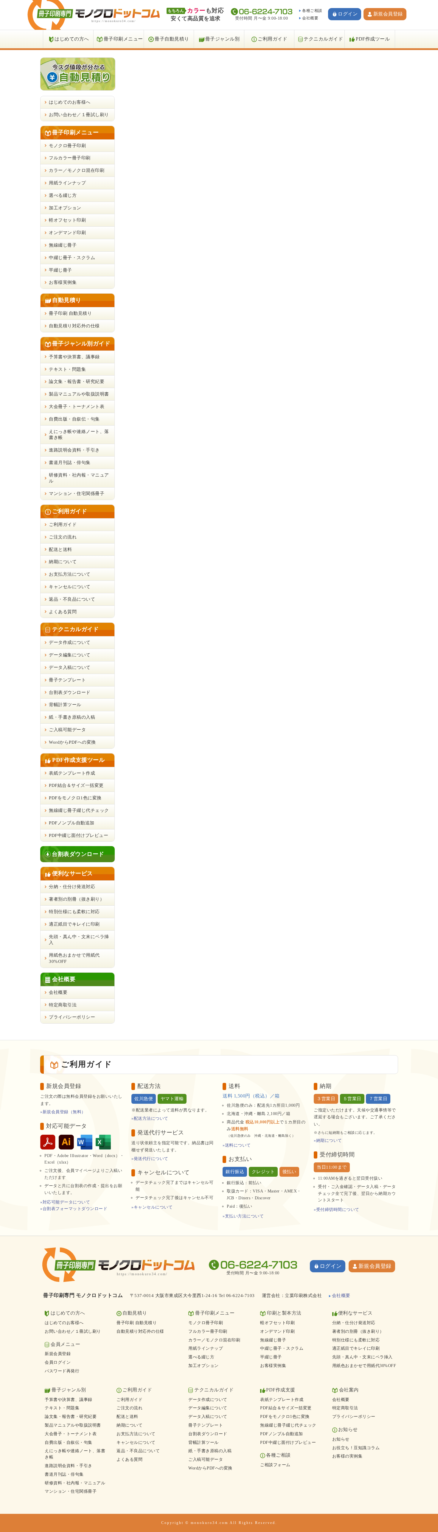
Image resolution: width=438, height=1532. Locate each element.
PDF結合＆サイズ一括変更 (76, 785)
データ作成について (70, 642)
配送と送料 (60, 549)
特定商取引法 (63, 1004)
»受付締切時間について (336, 1209)
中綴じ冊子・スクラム (72, 257)
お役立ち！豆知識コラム (356, 1448)
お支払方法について (70, 574)
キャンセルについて (70, 586)
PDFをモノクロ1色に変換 (75, 797)
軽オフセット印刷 (67, 220)
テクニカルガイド (323, 38)
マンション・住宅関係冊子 (76, 493)
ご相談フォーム (275, 1465)
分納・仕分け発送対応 (72, 886)
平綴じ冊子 (60, 270)
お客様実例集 (63, 282)
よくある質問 (63, 611)
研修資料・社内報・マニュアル (79, 478)
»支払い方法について (243, 1216)
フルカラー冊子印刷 (70, 157)
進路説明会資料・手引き (74, 450)
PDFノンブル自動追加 (71, 823)
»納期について (328, 1140)
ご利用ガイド (272, 38)
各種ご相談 (312, 10)
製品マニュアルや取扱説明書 (79, 394)
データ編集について (70, 655)
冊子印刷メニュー (123, 38)
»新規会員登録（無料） (63, 1112)
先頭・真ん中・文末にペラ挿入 (79, 939)
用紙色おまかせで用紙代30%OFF (74, 958)
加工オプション (65, 207)
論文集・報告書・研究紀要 (76, 381)
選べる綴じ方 (63, 195)
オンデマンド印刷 (67, 232)
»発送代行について (149, 1158)
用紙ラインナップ (67, 182)
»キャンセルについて (152, 1207)
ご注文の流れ (63, 537)
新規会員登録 (388, 13)
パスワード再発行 (62, 1371)
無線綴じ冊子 (63, 245)
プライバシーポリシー (72, 1017)
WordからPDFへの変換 (72, 742)
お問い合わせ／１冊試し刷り (79, 114)
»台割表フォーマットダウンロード (73, 1208)
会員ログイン (58, 1362)
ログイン (348, 13)
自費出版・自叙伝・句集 (74, 419)
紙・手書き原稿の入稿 (72, 717)
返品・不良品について (72, 599)
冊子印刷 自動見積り (70, 313)
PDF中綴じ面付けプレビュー (78, 835)
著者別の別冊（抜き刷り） (76, 899)
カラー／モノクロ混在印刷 (76, 170)
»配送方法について (149, 1118)
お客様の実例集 (347, 1456)
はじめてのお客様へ (70, 102)
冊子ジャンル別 (222, 38)
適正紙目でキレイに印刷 (74, 924)
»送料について (237, 1145)
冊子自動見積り (172, 38)
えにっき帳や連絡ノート (79, 434)
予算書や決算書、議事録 (74, 356)
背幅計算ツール (65, 704)
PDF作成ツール (373, 38)
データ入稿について (70, 667)
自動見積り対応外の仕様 (74, 325)
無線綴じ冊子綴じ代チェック (79, 810)
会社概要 (310, 18)
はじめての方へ (72, 38)
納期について (63, 561)
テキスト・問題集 (67, 369)
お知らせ (341, 1439)
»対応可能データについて (65, 1202)
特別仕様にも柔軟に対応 (74, 911)
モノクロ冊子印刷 (67, 145)
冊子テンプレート (67, 680)
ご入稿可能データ (67, 729)
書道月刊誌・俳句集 (70, 462)
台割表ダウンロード (70, 692)
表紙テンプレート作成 (72, 773)
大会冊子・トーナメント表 (76, 406)
